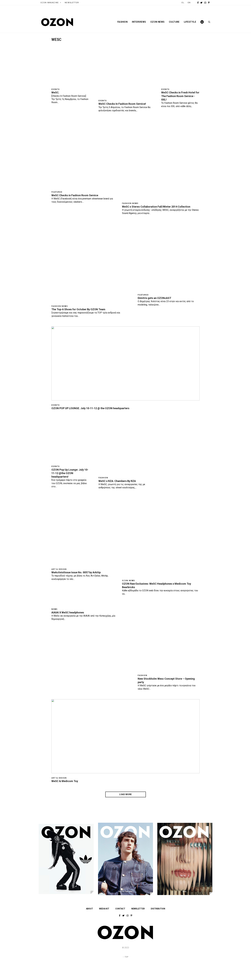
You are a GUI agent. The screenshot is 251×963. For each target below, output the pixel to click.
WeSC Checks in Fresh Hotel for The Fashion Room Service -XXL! (180, 96)
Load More (125, 794)
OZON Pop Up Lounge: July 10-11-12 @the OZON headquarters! (69, 473)
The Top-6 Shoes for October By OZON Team (78, 309)
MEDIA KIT (104, 909)
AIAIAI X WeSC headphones (67, 612)
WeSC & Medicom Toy (64, 781)
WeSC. (55, 92)
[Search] (208, 21)
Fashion (122, 22)
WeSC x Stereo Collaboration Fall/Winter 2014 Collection (156, 206)
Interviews (139, 22)
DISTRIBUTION (158, 909)
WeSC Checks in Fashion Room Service (74, 195)
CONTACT (120, 909)
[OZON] (125, 939)
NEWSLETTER (72, 3)
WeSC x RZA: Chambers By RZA (117, 481)
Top (126, 957)
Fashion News (130, 203)
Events (55, 89)
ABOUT (89, 909)
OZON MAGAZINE (50, 3)
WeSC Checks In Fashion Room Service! (122, 103)
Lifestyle (190, 22)
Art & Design (59, 569)
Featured (56, 192)
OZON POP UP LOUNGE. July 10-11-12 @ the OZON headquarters (90, 408)
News (54, 609)
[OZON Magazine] (57, 22)
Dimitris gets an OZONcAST (154, 298)
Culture (174, 22)
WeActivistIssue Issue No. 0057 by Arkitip (76, 572)
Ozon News (157, 22)
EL (183, 3)
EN (189, 3)
